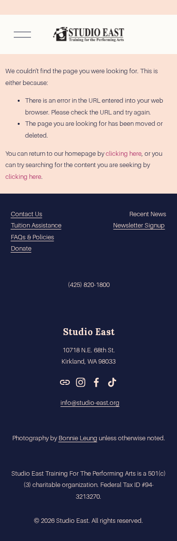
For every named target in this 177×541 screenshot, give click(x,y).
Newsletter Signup (139, 225)
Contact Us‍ (26, 214)
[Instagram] (81, 382)
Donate (21, 248)
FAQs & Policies (32, 237)
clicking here (124, 153)
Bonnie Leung (78, 438)
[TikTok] (112, 382)
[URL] (65, 382)
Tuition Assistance (36, 225)
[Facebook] (96, 382)
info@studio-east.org (89, 402)
